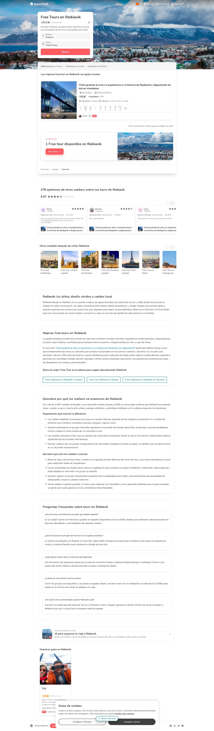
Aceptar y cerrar (132, 721)
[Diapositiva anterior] (168, 202)
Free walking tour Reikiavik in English (64, 379)
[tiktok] (178, 726)
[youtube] (182, 726)
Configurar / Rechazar (82, 721)
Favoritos (150, 4)
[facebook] (170, 726)
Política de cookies (124, 713)
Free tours (45, 169)
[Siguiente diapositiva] (172, 202)
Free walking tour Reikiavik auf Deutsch (145, 379)
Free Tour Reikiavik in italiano (103, 379)
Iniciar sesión (164, 4)
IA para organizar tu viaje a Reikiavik (75, 633)
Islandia (55, 169)
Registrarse (178, 4)
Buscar (65, 51)
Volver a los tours (108, 718)
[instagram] (174, 726)
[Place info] (89, 22)
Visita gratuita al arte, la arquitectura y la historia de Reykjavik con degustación (95, 348)
